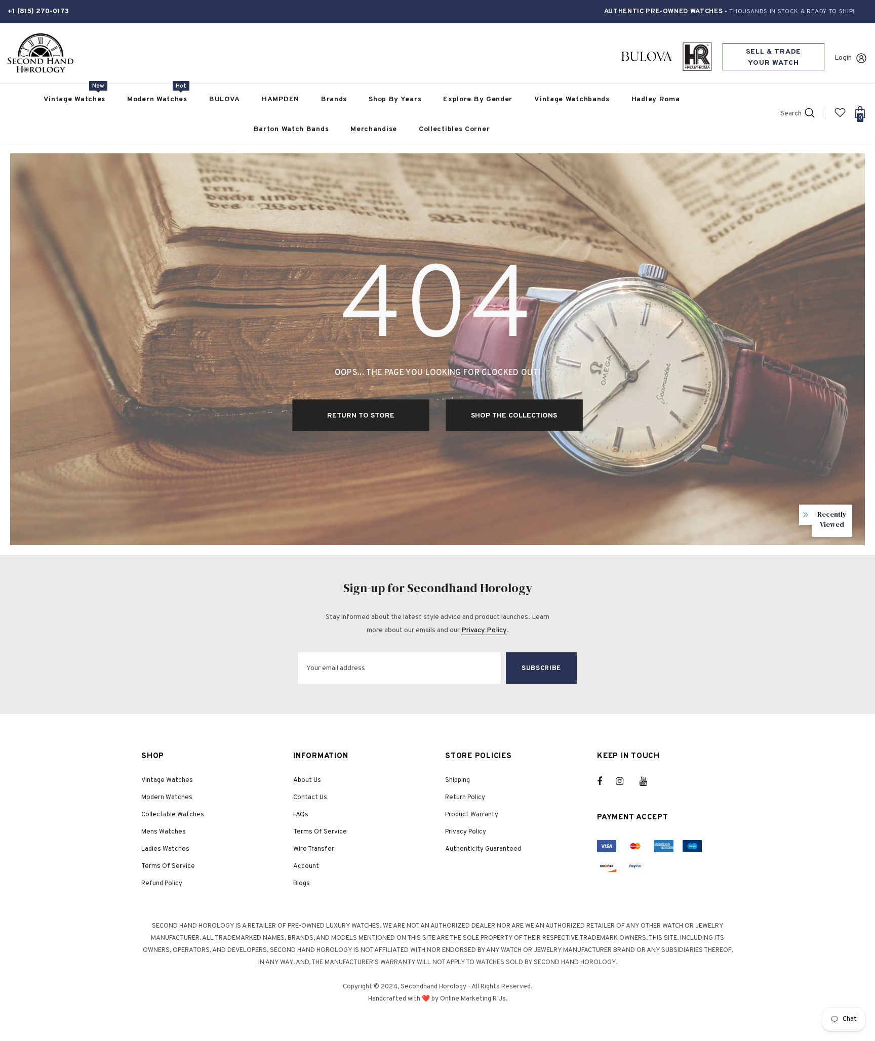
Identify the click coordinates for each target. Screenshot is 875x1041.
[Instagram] (625, 781)
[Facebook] (606, 781)
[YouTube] (649, 781)
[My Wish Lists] (840, 116)
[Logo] (40, 53)
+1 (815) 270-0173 (38, 11)
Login (843, 58)
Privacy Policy (484, 630)
